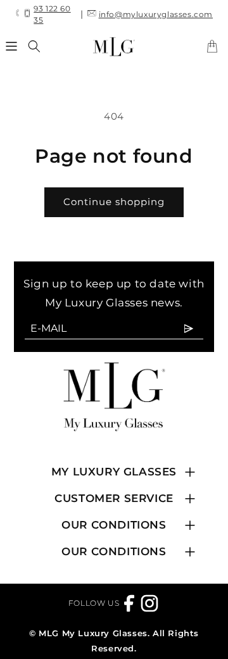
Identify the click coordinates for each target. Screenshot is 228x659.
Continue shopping (114, 202)
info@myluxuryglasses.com (156, 14)
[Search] (34, 46)
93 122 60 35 (52, 14)
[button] (12, 46)
